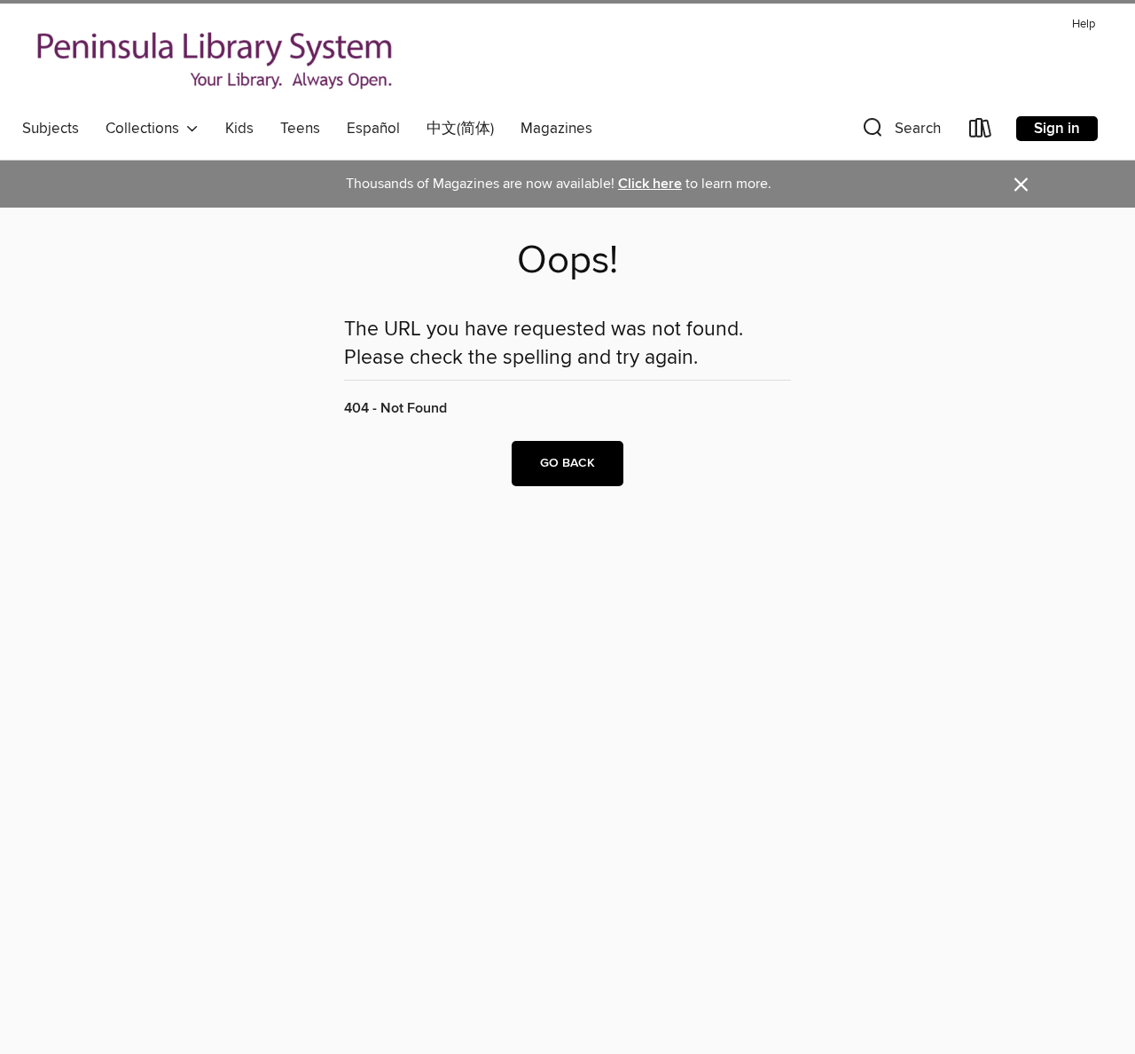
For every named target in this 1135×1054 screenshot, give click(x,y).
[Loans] (980, 131)
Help (1083, 24)
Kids (239, 128)
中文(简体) (460, 128)
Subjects (50, 128)
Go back (567, 463)
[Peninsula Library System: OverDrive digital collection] (215, 61)
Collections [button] (146, 128)
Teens (300, 128)
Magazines (556, 128)
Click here (650, 184)
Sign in (1057, 128)
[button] (900, 131)
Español (373, 128)
